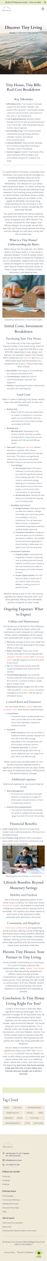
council (29, 706)
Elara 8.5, (40, 358)
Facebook (6, 1176)
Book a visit (6, 1227)
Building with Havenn (10, 1204)
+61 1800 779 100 (12, 1165)
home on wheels (11, 905)
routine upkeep (28, 690)
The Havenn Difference (11, 1200)
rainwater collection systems (18, 657)
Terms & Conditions (25, 1252)
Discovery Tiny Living (10, 1208)
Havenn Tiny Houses (35, 968)
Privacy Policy (9, 1252)
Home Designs (7, 1196)
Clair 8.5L (27, 358)
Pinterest (5, 1184)
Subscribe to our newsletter (12, 1223)
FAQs (4, 1212)
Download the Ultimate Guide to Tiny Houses (19, 1230)
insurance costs (10, 709)
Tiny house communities (16, 927)
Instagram (6, 1180)
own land (29, 447)
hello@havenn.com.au (14, 1160)
